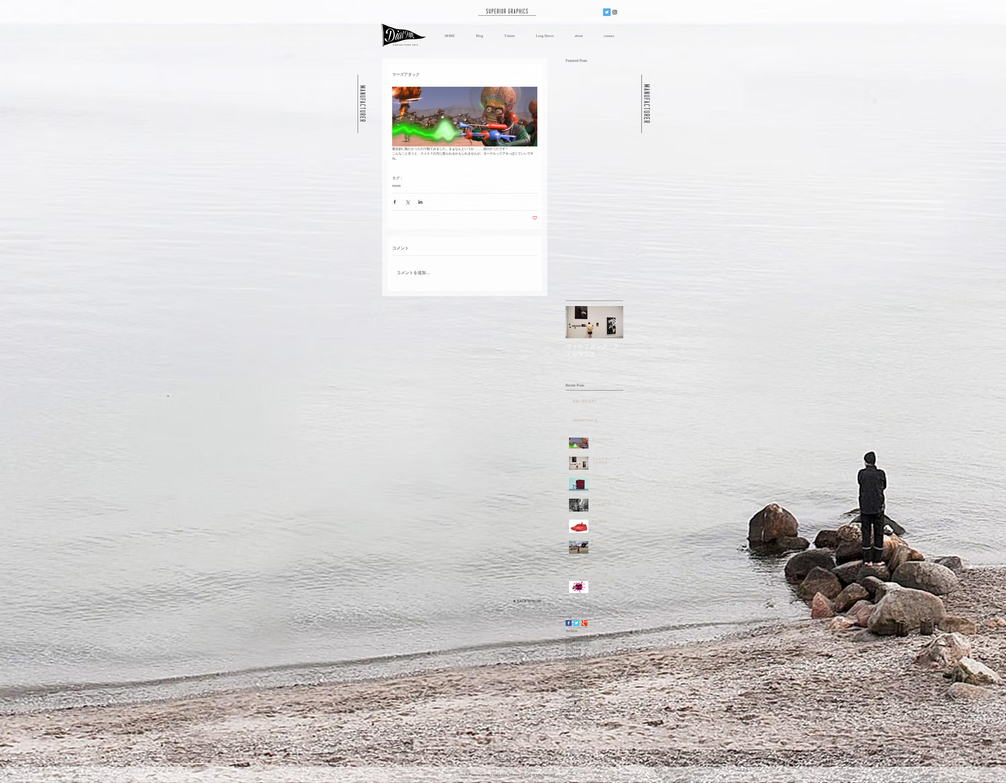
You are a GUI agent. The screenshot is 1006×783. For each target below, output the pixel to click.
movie (396, 186)
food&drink (611, 729)
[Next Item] (615, 322)
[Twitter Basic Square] (576, 623)
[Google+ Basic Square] (584, 623)
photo (570, 745)
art (568, 729)
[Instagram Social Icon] (615, 12)
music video (601, 737)
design (578, 729)
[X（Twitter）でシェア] (407, 201)
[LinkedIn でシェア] (420, 201)
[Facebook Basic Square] (569, 623)
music (583, 737)
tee (580, 745)
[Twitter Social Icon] (607, 12)
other (618, 737)
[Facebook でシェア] (394, 201)
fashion (593, 729)
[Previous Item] (574, 322)
